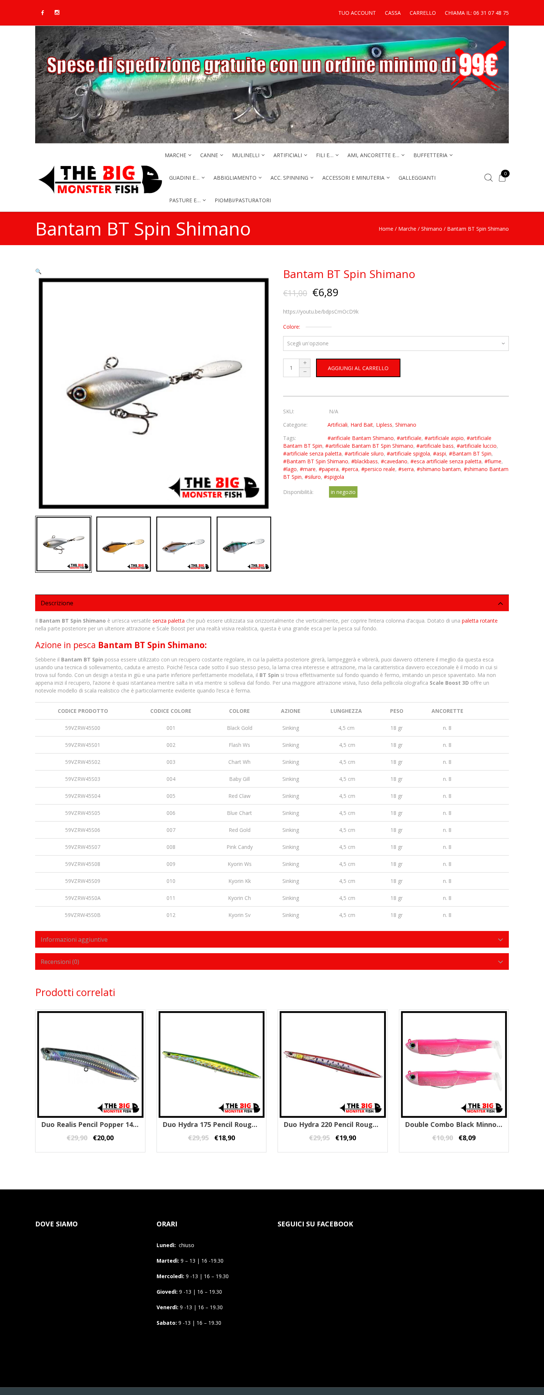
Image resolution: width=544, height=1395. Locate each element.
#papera (329, 469)
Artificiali (337, 424)
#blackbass (364, 461)
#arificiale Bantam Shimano (361, 437)
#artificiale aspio (444, 437)
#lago (290, 469)
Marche (407, 228)
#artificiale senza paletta (312, 453)
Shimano (431, 228)
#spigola (334, 476)
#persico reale (378, 469)
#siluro (313, 476)
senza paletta (168, 620)
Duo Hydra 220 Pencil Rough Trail (338, 1124)
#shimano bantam (439, 469)
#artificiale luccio (477, 445)
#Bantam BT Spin (470, 453)
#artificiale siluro (364, 453)
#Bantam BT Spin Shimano (315, 461)
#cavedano (394, 461)
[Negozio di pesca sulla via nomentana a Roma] (100, 198)
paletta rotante (480, 620)
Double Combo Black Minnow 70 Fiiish (467, 1124)
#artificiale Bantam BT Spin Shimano (369, 445)
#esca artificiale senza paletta (445, 461)
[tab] (272, 603)
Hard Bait (361, 424)
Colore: (291, 326)
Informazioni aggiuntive (74, 939)
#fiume (492, 461)
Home (386, 228)
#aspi (439, 453)
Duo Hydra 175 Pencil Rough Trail (217, 1124)
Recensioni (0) (60, 962)
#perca (350, 469)
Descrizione (57, 603)
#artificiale (409, 437)
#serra (406, 469)
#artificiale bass (435, 445)
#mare (308, 469)
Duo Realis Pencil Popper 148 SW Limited (108, 1124)
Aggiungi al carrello (358, 368)
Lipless (384, 424)
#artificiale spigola (408, 453)
